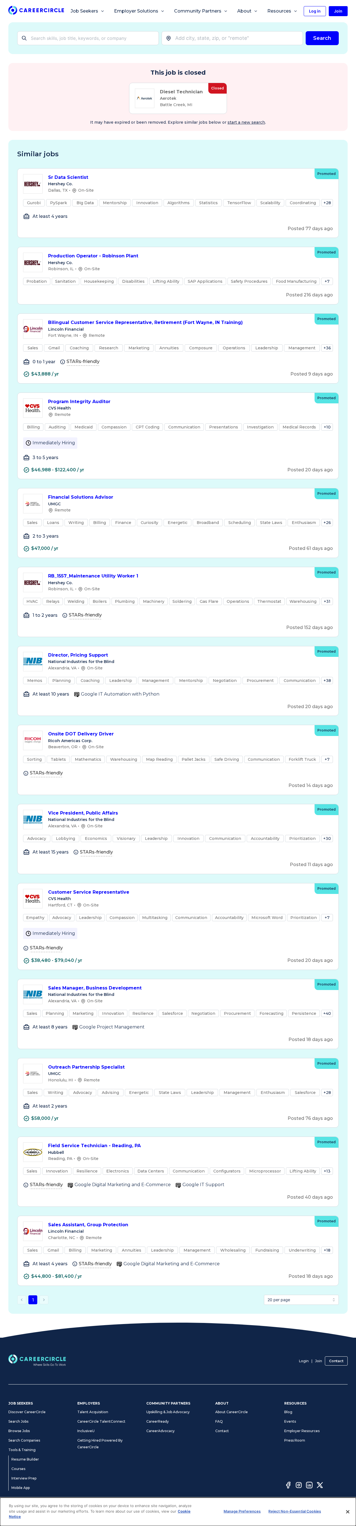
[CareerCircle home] (36, 11)
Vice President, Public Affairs (83, 813)
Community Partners (197, 11)
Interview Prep (23, 1478)
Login (304, 1361)
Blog (288, 1412)
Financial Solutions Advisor (80, 497)
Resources (279, 11)
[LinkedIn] (309, 1486)
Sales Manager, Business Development (95, 988)
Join (318, 1361)
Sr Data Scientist (68, 177)
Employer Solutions (136, 11)
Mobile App (20, 1488)
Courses (18, 1469)
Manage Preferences (242, 1511)
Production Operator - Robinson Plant (93, 256)
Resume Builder (25, 1459)
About (244, 11)
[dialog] (178, 1512)
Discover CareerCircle (27, 1412)
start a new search (246, 122)
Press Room (294, 1440)
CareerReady (157, 1421)
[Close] (347, 1511)
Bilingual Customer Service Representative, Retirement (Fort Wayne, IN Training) (145, 322)
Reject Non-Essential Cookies (294, 1511)
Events (290, 1421)
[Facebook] (288, 1486)
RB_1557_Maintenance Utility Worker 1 (93, 576)
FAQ (219, 1421)
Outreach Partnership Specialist (86, 1067)
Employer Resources (302, 1431)
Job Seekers (84, 11)
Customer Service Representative (88, 892)
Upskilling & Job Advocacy (168, 1412)
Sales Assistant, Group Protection (88, 1224)
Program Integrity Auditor (79, 401)
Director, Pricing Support (78, 655)
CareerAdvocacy (160, 1431)
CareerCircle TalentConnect (101, 1421)
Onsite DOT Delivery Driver (81, 734)
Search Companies (24, 1440)
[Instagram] (299, 1486)
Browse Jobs (19, 1431)
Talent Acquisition (92, 1412)
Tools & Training (22, 1450)
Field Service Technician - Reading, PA (94, 1145)
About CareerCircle (231, 1412)
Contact (336, 1361)
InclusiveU (86, 1431)
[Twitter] (320, 1486)
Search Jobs (18, 1421)
